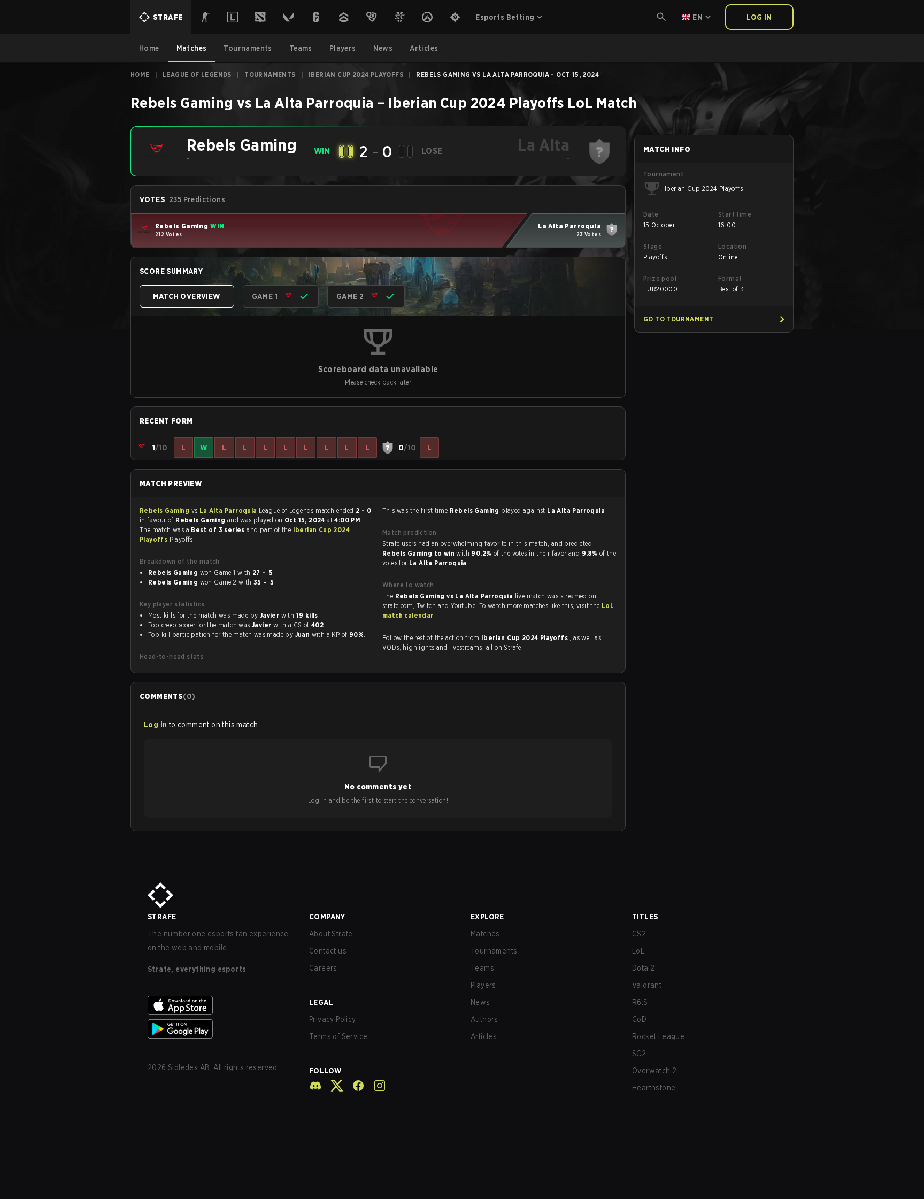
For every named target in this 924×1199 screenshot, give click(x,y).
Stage (652, 246)
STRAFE (162, 916)
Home (140, 75)
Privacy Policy (332, 1019)
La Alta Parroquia (229, 510)
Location (732, 246)
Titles (645, 916)
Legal (321, 1002)
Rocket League (658, 1036)
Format (730, 278)
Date (651, 214)
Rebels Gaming (165, 510)
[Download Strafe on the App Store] (220, 1005)
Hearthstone (653, 1087)
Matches (485, 933)
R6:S (640, 1002)
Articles (484, 1036)
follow (325, 1070)
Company (327, 916)
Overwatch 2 (654, 1070)
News (480, 1002)
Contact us (327, 951)
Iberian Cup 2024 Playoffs (356, 75)
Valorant (646, 985)
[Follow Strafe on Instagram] (375, 1085)
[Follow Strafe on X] (332, 1085)
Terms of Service (338, 1036)
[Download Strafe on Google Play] (220, 1029)
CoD (639, 1019)
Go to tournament (678, 319)
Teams (482, 968)
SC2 (639, 1053)
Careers (323, 968)
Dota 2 (643, 968)
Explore (487, 916)
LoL (638, 951)
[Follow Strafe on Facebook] (354, 1085)
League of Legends (197, 75)
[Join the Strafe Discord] (315, 1085)
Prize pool (659, 278)
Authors (484, 1019)
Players (483, 985)
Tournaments (269, 75)
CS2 (639, 933)
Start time (734, 214)
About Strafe (331, 933)
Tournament (663, 174)
